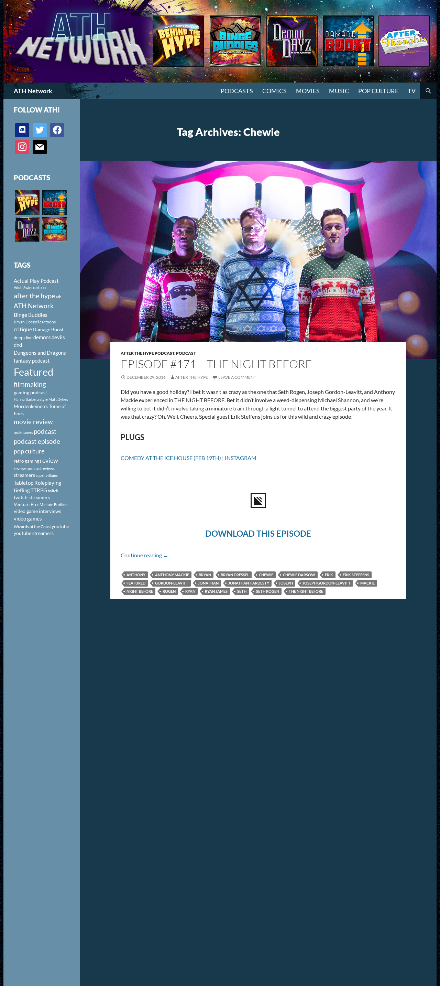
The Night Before (306, 591)
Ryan (190, 591)
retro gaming (26, 461)
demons (42, 337)
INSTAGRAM (240, 457)
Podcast (186, 353)
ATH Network (33, 91)
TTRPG (39, 490)
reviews (48, 468)
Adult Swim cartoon (30, 287)
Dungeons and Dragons (40, 353)
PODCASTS (237, 91)
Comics (274, 91)
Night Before (139, 591)
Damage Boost (48, 329)
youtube (60, 526)
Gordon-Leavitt (171, 583)
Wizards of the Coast (32, 526)
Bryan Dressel (235, 574)
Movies (308, 91)
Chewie (266, 574)
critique (23, 329)
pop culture (29, 451)
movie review (33, 422)
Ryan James (216, 591)
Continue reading (144, 555)
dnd (18, 345)
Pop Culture (378, 91)
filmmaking (30, 384)
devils (58, 337)
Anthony (135, 574)
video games (28, 519)
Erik (329, 574)
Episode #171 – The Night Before (216, 364)
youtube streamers (34, 533)
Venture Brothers (54, 504)
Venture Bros (27, 504)
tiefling (22, 490)
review (49, 460)
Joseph (286, 583)
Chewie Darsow (299, 574)
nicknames (23, 432)
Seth (241, 591)
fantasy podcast (32, 360)
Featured (135, 583)
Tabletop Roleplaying (37, 483)
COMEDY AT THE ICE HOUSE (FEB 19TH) (171, 457)
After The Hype (191, 377)
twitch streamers (32, 497)
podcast (45, 431)
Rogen (169, 591)
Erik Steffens (356, 574)
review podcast (27, 468)
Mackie (367, 583)
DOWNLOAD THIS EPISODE (258, 533)
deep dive (23, 337)
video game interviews (37, 511)
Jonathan (208, 583)
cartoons (48, 321)
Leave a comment (237, 377)
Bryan (205, 574)
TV (412, 91)
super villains (47, 475)
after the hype (34, 296)
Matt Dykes (58, 399)
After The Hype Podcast (147, 353)
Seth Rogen (267, 591)
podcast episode (37, 441)
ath (59, 296)
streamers (24, 475)
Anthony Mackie (172, 574)
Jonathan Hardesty (248, 583)
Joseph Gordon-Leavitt (326, 583)
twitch (53, 491)
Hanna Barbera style (31, 399)
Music (339, 91)
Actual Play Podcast (36, 281)
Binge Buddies (30, 315)
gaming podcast (30, 392)
